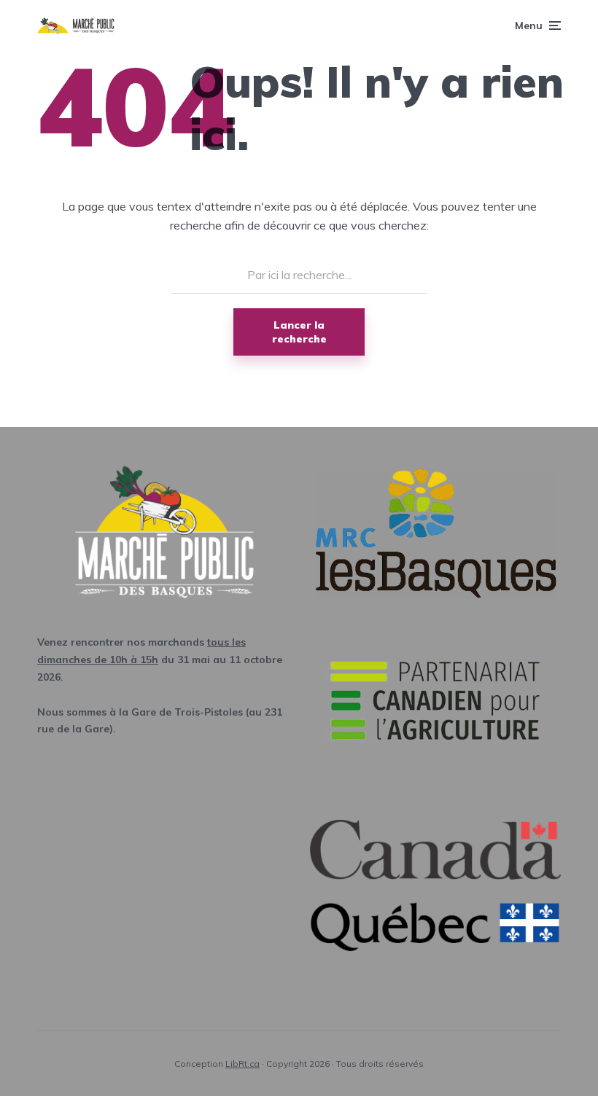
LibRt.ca (242, 1063)
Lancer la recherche (299, 331)
